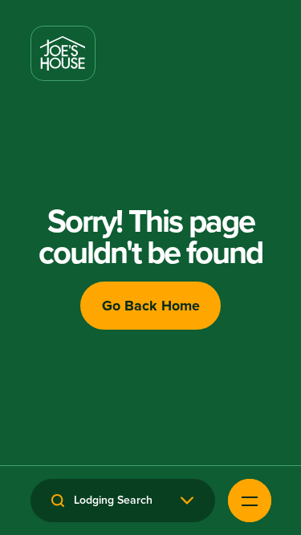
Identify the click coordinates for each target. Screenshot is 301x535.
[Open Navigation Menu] (249, 500)
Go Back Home (151, 305)
